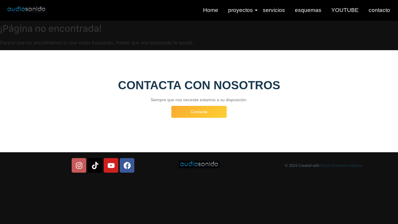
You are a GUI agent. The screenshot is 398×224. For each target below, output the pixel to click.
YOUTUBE (345, 10)
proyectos (240, 10)
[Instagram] (79, 165)
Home (210, 10)
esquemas (308, 10)
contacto (379, 10)
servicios (274, 10)
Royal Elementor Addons (341, 165)
